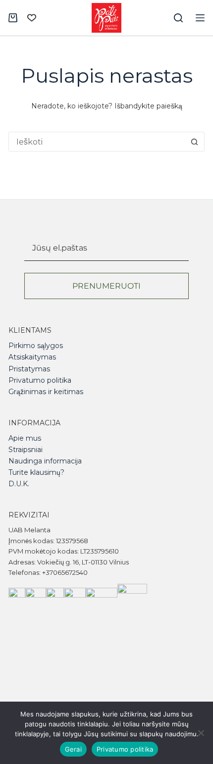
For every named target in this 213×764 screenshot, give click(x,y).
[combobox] (97, 142)
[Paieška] (178, 17)
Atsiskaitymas (32, 357)
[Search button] (194, 141)
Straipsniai (25, 449)
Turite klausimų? (36, 472)
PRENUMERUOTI (106, 286)
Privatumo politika (39, 380)
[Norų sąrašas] (31, 17)
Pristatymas (29, 368)
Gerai (73, 749)
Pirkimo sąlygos (35, 345)
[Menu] (200, 17)
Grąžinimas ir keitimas (45, 391)
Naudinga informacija (45, 461)
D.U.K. (18, 483)
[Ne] (201, 733)
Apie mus (24, 438)
